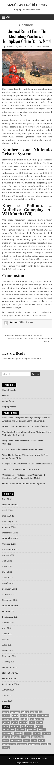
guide (14, 723)
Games (5, 395)
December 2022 (10, 533)
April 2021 (7, 645)
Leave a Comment (42, 46)
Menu (8, 17)
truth (41, 740)
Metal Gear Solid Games (27, 4)
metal (35, 312)
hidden (23, 723)
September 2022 (10, 549)
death (15, 715)
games (27, 312)
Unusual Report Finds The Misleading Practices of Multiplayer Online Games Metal (27, 36)
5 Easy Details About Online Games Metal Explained (27, 464)
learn (39, 723)
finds (18, 312)
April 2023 (7, 510)
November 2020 (10, 673)
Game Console (9, 390)
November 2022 (10, 538)
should (6, 737)
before (6, 715)
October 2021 (8, 611)
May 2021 (7, 639)
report (35, 315)
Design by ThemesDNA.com (27, 763)
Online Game (8, 401)
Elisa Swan (10, 46)
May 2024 (7, 499)
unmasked (34, 744)
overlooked (8, 730)
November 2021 (10, 606)
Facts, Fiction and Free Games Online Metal (23, 449)
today (26, 740)
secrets (46, 733)
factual (24, 719)
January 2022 (9, 594)
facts (16, 719)
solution (25, 737)
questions (31, 730)
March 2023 (8, 516)
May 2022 (7, 572)
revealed (7, 733)
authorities (36, 712)
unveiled (46, 744)
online (18, 315)
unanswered (9, 744)
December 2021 (10, 600)
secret (36, 733)
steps (5, 740)
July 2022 (7, 561)
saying (27, 733)
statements (37, 737)
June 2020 (7, 701)
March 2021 (8, 650)
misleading (46, 312)
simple (15, 737)
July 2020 (7, 695)
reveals (18, 733)
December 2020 (10, 667)
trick (34, 740)
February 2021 (9, 656)
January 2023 (9, 527)
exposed (7, 719)
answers (15, 712)
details (31, 715)
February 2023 (9, 521)
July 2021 (7, 628)
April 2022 (7, 577)
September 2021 (10, 617)
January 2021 (8, 662)
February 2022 (9, 589)
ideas (31, 723)
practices (26, 315)
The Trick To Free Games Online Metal (20, 469)
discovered (43, 715)
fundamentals (37, 719)
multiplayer (8, 315)
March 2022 (8, 583)
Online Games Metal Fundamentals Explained (23, 484)
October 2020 (9, 678)
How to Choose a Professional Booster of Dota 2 (25, 426)
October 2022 (9, 544)
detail (23, 715)
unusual (42, 315)
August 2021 (8, 622)
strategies (16, 740)
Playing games (27, 25)
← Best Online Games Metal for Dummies (22, 335)
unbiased (22, 744)
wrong (6, 747)
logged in (18, 358)
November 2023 (10, 505)
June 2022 (7, 566)
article (25, 712)
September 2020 (10, 684)
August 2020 (8, 690)
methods (15, 726)
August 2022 (8, 555)
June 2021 (7, 634)
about (5, 712)
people (20, 730)
